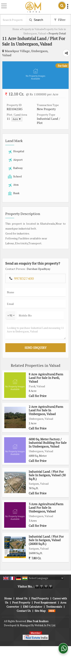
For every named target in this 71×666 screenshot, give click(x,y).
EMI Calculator (32, 606)
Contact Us (24, 610)
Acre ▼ (17, 119)
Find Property (40, 598)
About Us (21, 598)
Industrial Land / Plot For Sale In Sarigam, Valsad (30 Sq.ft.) (47, 475)
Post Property (21, 602)
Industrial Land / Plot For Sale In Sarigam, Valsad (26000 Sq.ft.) (46, 540)
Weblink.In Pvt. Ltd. (45, 625)
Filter (61, 20)
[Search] (61, 5)
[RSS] (51, 610)
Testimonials (54, 606)
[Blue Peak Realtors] (33, 7)
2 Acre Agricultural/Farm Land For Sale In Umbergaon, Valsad (46, 410)
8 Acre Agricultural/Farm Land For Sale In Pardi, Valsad (46, 377)
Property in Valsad (31, 29)
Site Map (40, 610)
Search (38, 19)
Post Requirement (45, 602)
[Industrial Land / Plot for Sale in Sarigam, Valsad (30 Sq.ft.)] (15, 482)
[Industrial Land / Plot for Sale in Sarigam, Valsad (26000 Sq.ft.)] (15, 547)
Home (15, 29)
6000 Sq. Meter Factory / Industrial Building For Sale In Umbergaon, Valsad (48, 442)
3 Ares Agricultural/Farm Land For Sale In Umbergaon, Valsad (46, 507)
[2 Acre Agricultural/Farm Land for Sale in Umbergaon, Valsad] (15, 417)
